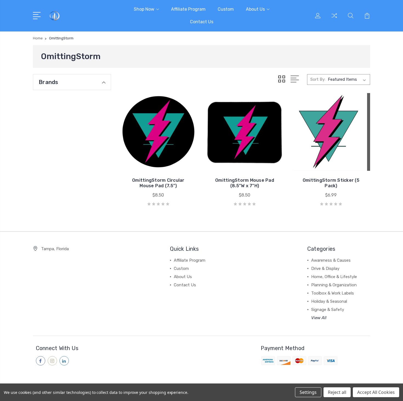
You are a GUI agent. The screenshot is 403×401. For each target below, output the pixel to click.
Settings (308, 392)
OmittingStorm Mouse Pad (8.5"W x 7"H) (244, 183)
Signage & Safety (327, 309)
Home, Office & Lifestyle (334, 276)
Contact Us (201, 21)
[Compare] (334, 19)
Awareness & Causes (331, 260)
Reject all (337, 392)
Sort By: (317, 79)
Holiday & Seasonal (329, 301)
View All (319, 317)
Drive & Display (325, 268)
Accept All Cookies (376, 392)
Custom (226, 9)
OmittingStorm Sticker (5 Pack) (331, 183)
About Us (255, 9)
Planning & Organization (334, 284)
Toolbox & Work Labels (332, 293)
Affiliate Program (188, 9)
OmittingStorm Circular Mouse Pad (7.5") (158, 183)
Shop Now (144, 9)
